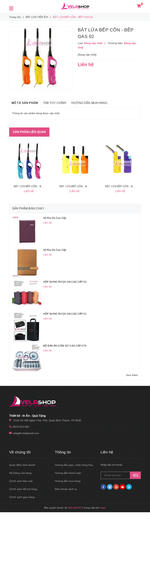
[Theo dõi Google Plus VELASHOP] (116, 487)
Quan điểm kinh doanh (22, 464)
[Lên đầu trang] (142, 573)
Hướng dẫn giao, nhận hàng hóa (74, 464)
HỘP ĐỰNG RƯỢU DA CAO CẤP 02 (65, 281)
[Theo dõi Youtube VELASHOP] (122, 487)
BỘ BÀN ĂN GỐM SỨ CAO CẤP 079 (64, 345)
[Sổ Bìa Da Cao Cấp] (26, 230)
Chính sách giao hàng (22, 497)
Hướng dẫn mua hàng (67, 481)
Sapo (103, 507)
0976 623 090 (21, 426)
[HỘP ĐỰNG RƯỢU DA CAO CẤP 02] (26, 294)
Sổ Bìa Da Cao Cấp (54, 217)
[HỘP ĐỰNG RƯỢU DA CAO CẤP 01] (26, 326)
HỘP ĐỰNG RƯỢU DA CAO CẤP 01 (65, 313)
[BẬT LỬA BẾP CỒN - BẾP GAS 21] (29, 160)
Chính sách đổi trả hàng (23, 489)
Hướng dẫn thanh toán (68, 473)
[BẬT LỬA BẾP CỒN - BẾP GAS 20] (75, 160)
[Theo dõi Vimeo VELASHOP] (129, 487)
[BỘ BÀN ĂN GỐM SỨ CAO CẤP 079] (26, 358)
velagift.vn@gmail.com (26, 433)
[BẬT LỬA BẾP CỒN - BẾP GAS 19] (121, 160)
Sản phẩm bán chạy (28, 208)
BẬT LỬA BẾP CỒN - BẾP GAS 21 (34, 186)
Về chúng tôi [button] (20, 452)
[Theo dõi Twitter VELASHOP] (109, 487)
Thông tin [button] (63, 452)
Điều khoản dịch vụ (66, 489)
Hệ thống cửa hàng (20, 473)
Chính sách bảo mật (21, 481)
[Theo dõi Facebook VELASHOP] (103, 487)
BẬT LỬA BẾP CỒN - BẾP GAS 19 (125, 186)
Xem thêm (132, 375)
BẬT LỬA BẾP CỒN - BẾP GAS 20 (79, 186)
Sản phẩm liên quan (29, 131)
